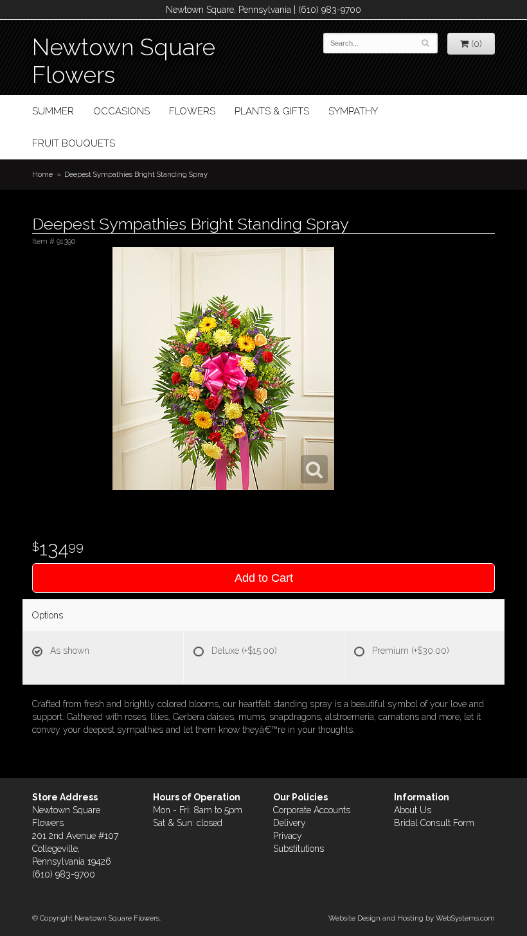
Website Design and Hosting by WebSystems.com (411, 918)
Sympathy (353, 111)
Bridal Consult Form (434, 823)
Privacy (287, 836)
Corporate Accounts (311, 810)
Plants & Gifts (272, 111)
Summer (53, 111)
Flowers (192, 111)
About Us (412, 810)
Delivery (289, 823)
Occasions (121, 111)
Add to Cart (264, 578)
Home (42, 174)
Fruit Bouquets (73, 143)
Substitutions (298, 848)
